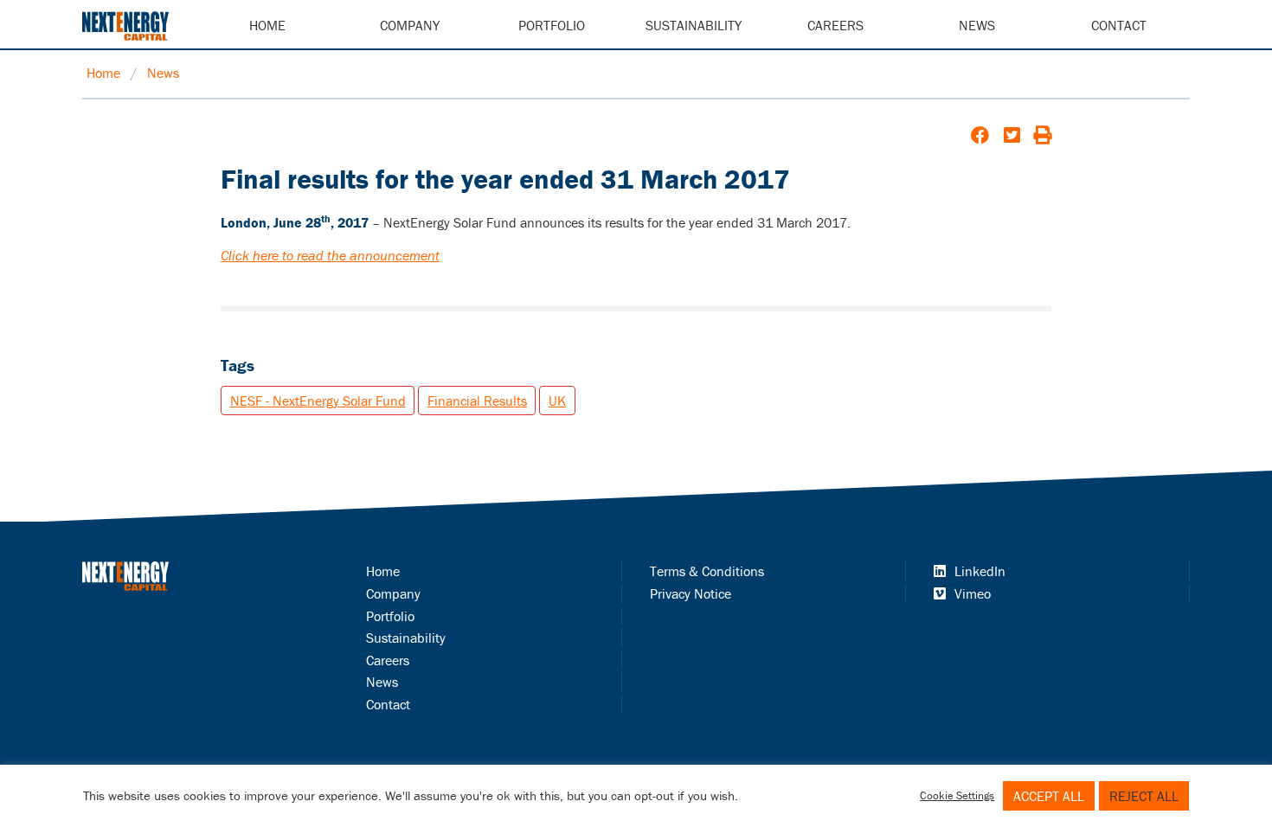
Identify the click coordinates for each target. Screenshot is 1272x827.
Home (267, 25)
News (977, 25)
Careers (835, 25)
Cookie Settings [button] (957, 795)
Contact (1119, 25)
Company (410, 25)
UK (557, 400)
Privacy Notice (690, 593)
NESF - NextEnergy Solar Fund (318, 400)
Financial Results (477, 400)
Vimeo (972, 593)
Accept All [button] (1048, 796)
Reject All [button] (1144, 796)
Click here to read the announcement (330, 255)
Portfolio (551, 25)
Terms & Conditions (707, 571)
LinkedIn (979, 571)
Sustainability (694, 25)
